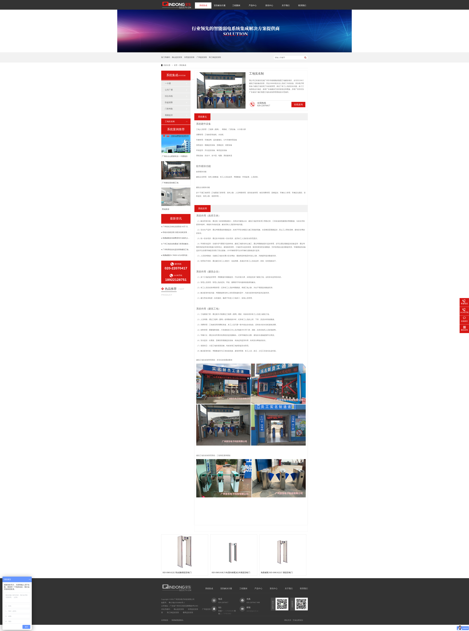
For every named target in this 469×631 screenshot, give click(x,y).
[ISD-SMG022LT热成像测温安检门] (184, 552)
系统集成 (203, 5)
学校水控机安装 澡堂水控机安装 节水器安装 (179, 232)
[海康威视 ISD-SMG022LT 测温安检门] (283, 552)
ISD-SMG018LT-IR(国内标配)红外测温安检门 (231, 572)
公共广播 (169, 90)
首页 (175, 65)
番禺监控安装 (188, 612)
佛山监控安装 (177, 57)
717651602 (227, 614)
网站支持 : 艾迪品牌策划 (293, 620)
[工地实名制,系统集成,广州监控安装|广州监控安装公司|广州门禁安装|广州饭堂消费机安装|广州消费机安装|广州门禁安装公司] (176, 9)
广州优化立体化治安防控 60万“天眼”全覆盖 (179, 227)
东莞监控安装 (189, 57)
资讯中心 (269, 5)
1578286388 (229, 611)
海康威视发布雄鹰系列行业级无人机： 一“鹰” (180, 238)
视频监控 (169, 115)
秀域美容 (165, 209)
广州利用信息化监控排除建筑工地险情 (177, 249)
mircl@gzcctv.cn (252, 611)
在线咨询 (298, 104)
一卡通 (168, 83)
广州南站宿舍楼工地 (170, 183)
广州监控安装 (202, 57)
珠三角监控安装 (215, 57)
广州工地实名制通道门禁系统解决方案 (177, 244)
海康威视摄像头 (177, 620)
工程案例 (236, 5)
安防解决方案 (220, 5)
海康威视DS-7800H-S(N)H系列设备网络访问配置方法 (183, 255)
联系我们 (302, 5)
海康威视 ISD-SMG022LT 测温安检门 (277, 572)
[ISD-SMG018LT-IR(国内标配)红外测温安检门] (233, 552)
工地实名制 (170, 121)
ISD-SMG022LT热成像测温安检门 (177, 572)
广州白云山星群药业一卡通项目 (175, 156)
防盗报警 (169, 102)
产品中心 (253, 5)
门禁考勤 (169, 109)
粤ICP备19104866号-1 (177, 603)
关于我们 (286, 5)
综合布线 (169, 96)
